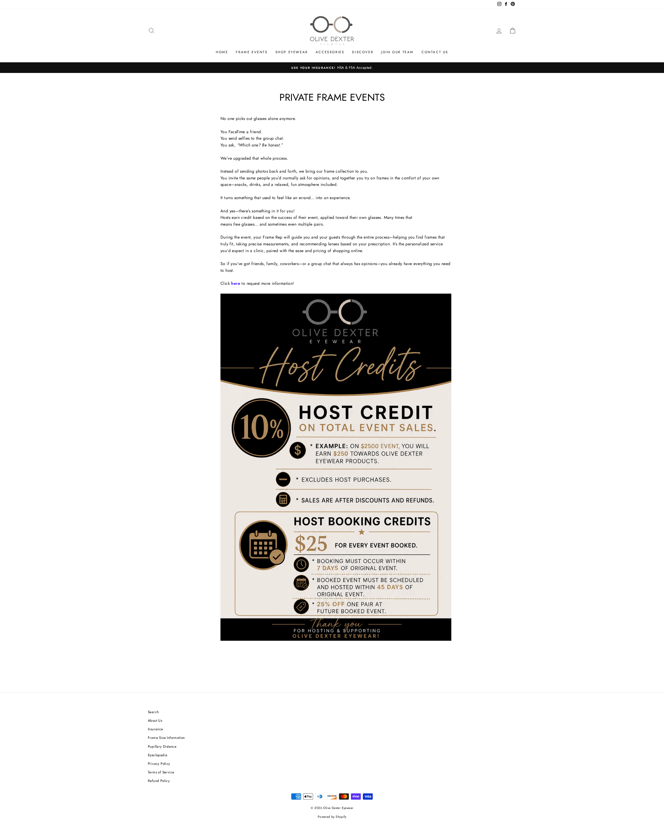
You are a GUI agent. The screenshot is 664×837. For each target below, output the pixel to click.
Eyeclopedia (157, 755)
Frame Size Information (166, 737)
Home (222, 52)
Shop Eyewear (291, 52)
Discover (362, 52)
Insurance (155, 729)
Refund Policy (159, 780)
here (235, 283)
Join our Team (397, 52)
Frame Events (251, 52)
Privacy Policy (159, 763)
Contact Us (434, 52)
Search (153, 711)
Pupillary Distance (162, 746)
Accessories (330, 52)
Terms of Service (161, 772)
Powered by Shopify (332, 816)
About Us (155, 720)
